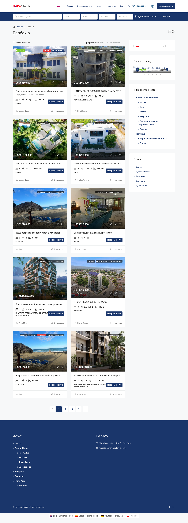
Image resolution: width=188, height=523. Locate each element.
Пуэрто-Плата (143, 171)
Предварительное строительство (109, 261)
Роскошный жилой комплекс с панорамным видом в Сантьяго (48, 304)
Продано (46, 50)
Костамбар (24, 453)
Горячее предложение (113, 50)
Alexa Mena (23, 323)
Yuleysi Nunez (24, 111)
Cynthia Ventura (83, 180)
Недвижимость (83, 6)
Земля (143, 112)
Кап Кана (23, 486)
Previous (137, 69)
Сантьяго (140, 181)
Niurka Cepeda (82, 323)
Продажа (99, 50)
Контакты (112, 6)
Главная (70, 6)
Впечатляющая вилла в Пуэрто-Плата (93, 232)
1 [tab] (145, 75)
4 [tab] (157, 75)
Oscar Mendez (82, 249)
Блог (121, 6)
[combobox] (71, 17)
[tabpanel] (152, 69)
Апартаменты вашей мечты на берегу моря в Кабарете (44, 375)
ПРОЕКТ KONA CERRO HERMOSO (90, 302)
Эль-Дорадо (25, 467)
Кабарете (140, 176)
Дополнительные (146, 16)
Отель (143, 143)
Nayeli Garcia (82, 111)
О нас (98, 6)
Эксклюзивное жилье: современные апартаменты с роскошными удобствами (115, 375)
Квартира (144, 116)
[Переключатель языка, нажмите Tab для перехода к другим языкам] (149, 46)
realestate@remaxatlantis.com (112, 448)
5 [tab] (162, 75)
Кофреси (23, 457)
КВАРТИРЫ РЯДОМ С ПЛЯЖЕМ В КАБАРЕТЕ (97, 91)
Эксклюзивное (58, 50)
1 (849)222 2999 (141, 6)
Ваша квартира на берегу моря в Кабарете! (38, 232)
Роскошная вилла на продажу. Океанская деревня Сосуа (45, 91)
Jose (20, 249)
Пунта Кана (141, 185)
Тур (129, 6)
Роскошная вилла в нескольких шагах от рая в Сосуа (43, 163)
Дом (142, 107)
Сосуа (139, 167)
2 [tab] (149, 75)
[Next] (78, 409)
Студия (143, 129)
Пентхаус (140, 134)
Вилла (143, 102)
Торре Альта (24, 462)
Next (167, 69)
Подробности (56, 101)
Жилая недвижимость (147, 97)
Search (166, 16)
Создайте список (166, 6)
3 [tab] (153, 75)
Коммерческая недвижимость (151, 138)
